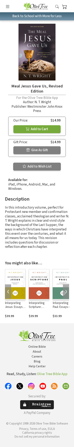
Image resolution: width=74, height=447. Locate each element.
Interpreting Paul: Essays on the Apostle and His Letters (63, 309)
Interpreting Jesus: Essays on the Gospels (14, 307)
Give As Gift (39, 150)
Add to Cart (39, 129)
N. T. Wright (43, 102)
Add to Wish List (39, 166)
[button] (57, 7)
